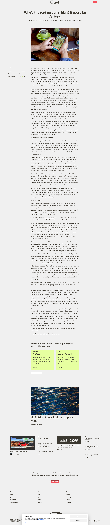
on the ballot (51, 208)
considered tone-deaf (48, 223)
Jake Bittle (87, 441)
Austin (51, 275)
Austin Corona (87, 449)
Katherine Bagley (15, 454)
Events (67, 496)
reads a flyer (57, 290)
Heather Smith (33, 424)
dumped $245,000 (47, 263)
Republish (68, 500)
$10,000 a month (45, 134)
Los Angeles (58, 275)
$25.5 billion (64, 311)
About (39, 494)
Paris (46, 275)
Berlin (74, 266)
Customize (78, 520)
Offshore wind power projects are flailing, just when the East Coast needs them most (92, 446)
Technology (39, 424)
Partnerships (40, 500)
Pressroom (40, 502)
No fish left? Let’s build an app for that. (52, 419)
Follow (90, 1)
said (72, 192)
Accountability (13, 499)
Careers (39, 499)
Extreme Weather (13, 500)
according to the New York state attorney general (49, 185)
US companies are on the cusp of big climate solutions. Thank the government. (92, 438)
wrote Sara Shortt (57, 242)
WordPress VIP (19, 520)
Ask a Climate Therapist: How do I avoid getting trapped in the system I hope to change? (45, 445)
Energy (11, 494)
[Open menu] (99, 2)
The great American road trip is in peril (19, 451)
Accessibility (68, 502)
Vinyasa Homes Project (57, 119)
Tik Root (39, 454)
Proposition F (42, 208)
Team (39, 496)
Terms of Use (12, 521)
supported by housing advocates (41, 236)
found (42, 176)
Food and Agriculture (14, 502)
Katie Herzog (10, 67)
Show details (27, 522)
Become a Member (69, 497)
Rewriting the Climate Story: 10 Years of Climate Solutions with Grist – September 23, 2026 (92, 454)
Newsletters (68, 494)
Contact (39, 497)
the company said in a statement (62, 227)
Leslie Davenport (41, 448)
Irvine (67, 275)
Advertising (68, 499)
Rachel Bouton (59, 449)
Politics (11, 496)
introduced (42, 258)
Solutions (12, 497)
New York (41, 275)
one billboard (49, 218)
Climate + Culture (22, 73)
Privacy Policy (17, 521)
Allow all (78, 516)
